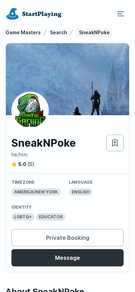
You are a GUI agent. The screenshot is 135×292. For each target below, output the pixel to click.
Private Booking (67, 237)
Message (67, 257)
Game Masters (23, 32)
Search (58, 32)
